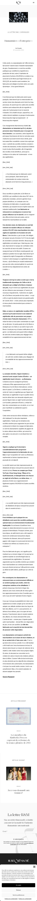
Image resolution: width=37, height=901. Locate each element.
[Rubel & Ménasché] (18, 2)
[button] (34, 867)
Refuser (18, 890)
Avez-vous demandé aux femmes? (19, 791)
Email (5, 831)
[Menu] (32, 2)
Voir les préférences (18, 895)
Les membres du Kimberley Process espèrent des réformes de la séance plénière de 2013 (18, 738)
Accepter (18, 885)
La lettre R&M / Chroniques (18, 32)
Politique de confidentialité (11, 898)
